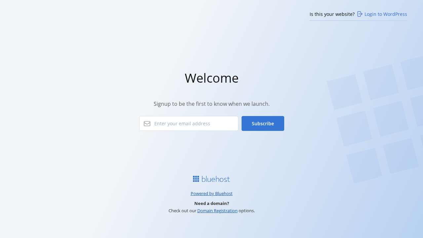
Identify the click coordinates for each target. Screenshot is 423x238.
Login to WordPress (386, 14)
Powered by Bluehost (212, 193)
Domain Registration (217, 211)
